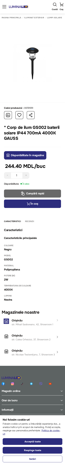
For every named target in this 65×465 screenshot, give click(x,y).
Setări (32, 458)
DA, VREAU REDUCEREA (32, 249)
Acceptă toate (32, 441)
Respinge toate (32, 450)
